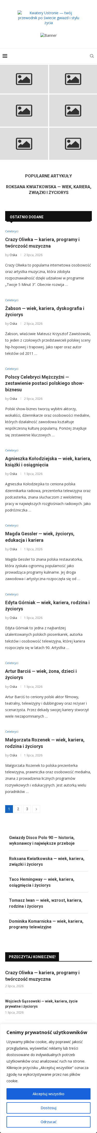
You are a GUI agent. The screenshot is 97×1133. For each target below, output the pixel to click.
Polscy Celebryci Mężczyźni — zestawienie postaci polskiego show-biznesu (44, 383)
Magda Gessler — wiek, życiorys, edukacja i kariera (24, 149)
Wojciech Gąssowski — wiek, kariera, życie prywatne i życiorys (41, 1003)
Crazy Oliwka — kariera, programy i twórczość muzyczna (24, 83)
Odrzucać (49, 1121)
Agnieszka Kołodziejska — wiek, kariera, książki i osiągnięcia (73, 116)
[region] (48, 1078)
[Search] (91, 55)
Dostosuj (48, 1107)
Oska (13, 255)
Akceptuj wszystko (48, 1093)
